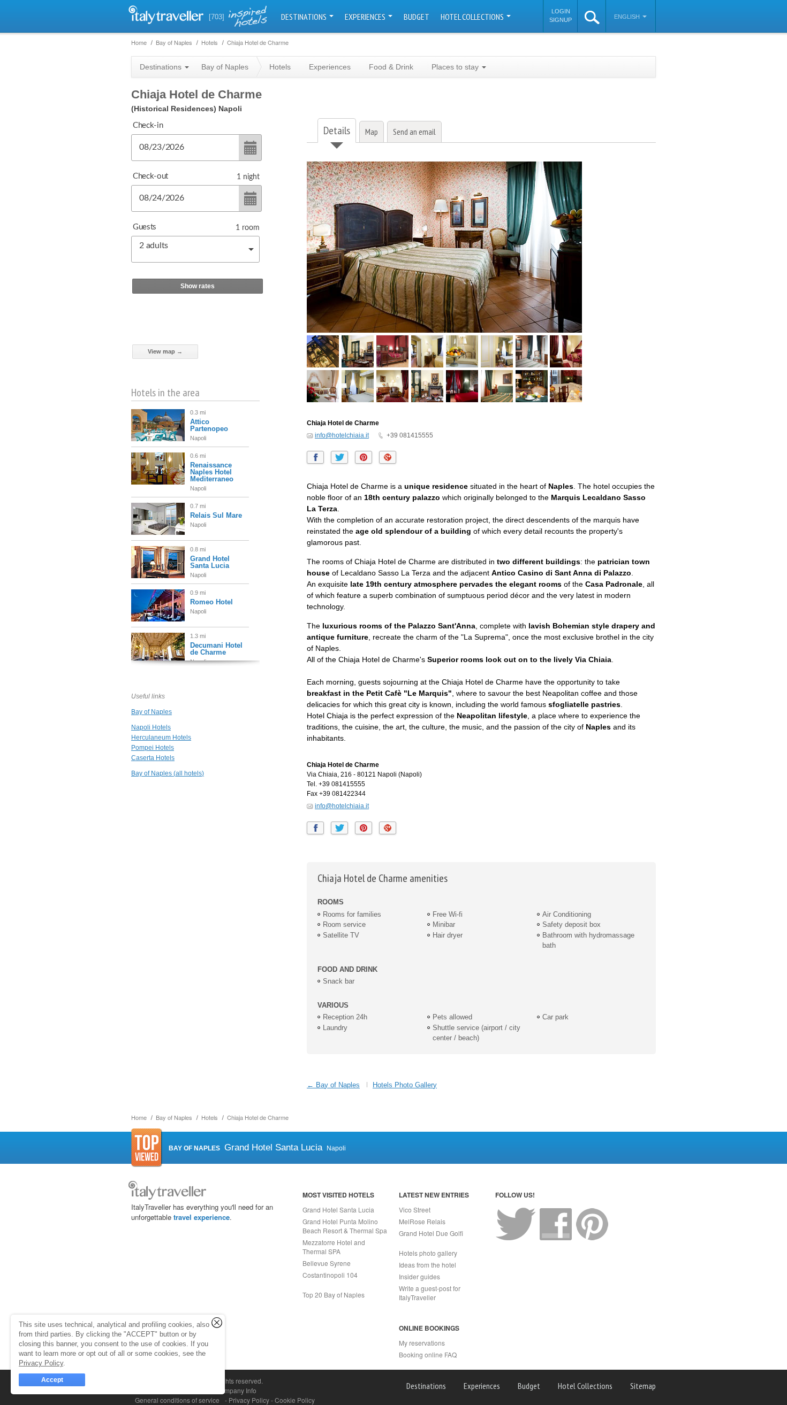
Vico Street (414, 1209)
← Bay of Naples (333, 1085)
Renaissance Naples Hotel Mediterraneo (211, 472)
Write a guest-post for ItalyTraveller (429, 1293)
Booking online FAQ (428, 1354)
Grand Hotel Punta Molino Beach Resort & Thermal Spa (344, 1226)
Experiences (366, 16)
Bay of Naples (151, 712)
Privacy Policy (250, 1399)
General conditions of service (177, 1399)
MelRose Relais (422, 1221)
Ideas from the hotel (427, 1264)
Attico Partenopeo (209, 425)
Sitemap (643, 1385)
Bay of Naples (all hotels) (167, 773)
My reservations (422, 1342)
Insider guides (419, 1276)
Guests (144, 227)
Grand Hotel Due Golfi (431, 1233)
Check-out (150, 176)
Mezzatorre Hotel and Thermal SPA (333, 1247)
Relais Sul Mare (216, 515)
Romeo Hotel (211, 602)
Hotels (280, 67)
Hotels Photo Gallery (405, 1085)
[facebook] (315, 457)
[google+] (387, 457)
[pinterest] (363, 457)
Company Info (236, 1390)
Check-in (148, 125)
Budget (416, 16)
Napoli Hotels (151, 727)
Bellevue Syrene (326, 1263)
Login (560, 11)
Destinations (304, 16)
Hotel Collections (473, 16)
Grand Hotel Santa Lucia (210, 562)
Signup (560, 20)
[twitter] (339, 457)
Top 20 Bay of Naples (333, 1294)
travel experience (201, 1217)
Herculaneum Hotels (161, 737)
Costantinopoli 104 (330, 1274)
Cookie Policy (295, 1399)
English (627, 16)
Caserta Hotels (153, 758)
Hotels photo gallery (428, 1252)
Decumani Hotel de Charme (216, 648)
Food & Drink (391, 67)
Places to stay (456, 67)
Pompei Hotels (152, 747)
